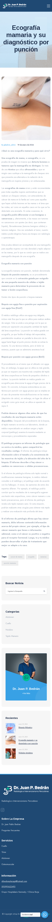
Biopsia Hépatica (25, 727)
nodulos (9, 629)
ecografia (31, 557)
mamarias (43, 557)
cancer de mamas (16, 557)
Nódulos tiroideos (26, 753)
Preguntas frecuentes (11, 830)
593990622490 (8, 886)
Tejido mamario (12, 636)
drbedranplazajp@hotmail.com (14, 881)
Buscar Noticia (14, 583)
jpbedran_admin (9, 145)
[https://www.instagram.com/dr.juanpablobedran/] (2, 810)
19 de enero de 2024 (26, 145)
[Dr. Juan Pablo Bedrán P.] (14, 5)
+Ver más (26, 693)
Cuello (8, 623)
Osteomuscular (8, 864)
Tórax (4, 852)
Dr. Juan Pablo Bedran (11, 824)
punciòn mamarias (10, 563)
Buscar (43, 591)
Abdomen (10, 617)
